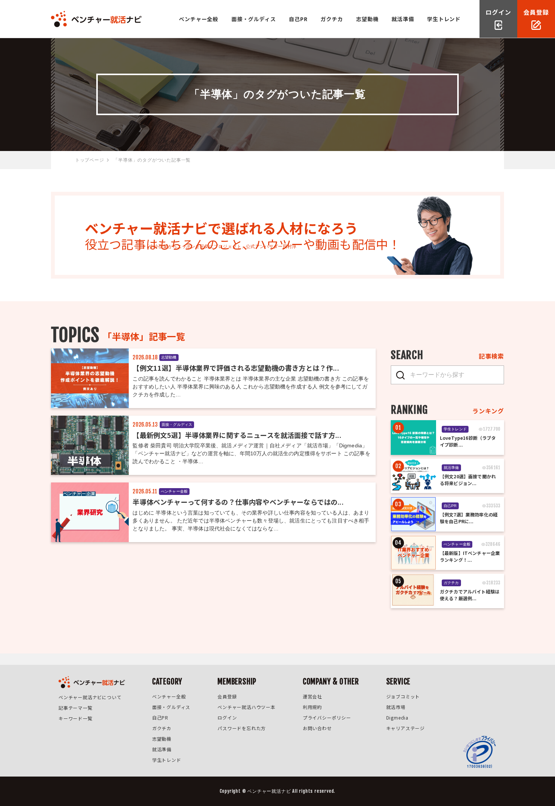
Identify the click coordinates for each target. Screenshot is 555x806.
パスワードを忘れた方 (241, 728)
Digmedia (397, 717)
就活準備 (403, 19)
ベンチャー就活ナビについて (90, 697)
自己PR (298, 19)
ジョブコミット (403, 696)
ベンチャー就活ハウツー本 (246, 707)
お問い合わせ (317, 728)
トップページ (89, 160)
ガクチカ (332, 19)
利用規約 (312, 707)
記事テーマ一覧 (75, 707)
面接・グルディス (253, 19)
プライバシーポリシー (327, 717)
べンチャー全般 (198, 19)
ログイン (227, 717)
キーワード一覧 (75, 718)
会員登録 (227, 696)
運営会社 (312, 696)
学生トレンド (444, 19)
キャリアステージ (405, 728)
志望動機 (367, 19)
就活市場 (395, 707)
